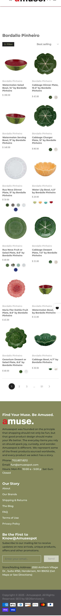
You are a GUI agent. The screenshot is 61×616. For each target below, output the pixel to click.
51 (42, 386)
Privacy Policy (11, 523)
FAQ (5, 511)
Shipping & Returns (14, 500)
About (6, 488)
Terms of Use (10, 517)
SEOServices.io (34, 598)
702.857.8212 (20, 460)
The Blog (7, 506)
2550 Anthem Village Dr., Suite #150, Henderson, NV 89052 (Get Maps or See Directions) (30, 571)
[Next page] (49, 386)
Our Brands (9, 494)
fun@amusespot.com (24, 464)
